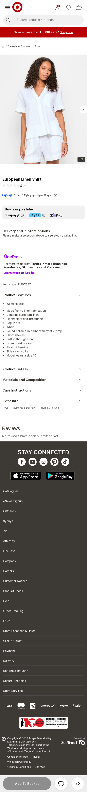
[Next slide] (83, 109)
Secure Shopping (15, 680)
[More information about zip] (61, 215)
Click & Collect (13, 640)
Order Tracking (13, 611)
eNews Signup (13, 501)
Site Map (40, 766)
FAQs (6, 621)
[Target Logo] (17, 7)
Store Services (13, 690)
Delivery (8, 660)
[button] (27, 783)
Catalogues (10, 491)
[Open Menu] (7, 7)
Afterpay (9, 541)
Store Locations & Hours (19, 630)
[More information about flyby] (55, 195)
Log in (29, 272)
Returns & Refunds (15, 670)
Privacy (36, 756)
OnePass (9, 551)
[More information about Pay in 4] (43, 215)
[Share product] (77, 783)
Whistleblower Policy (19, 761)
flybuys (8, 521)
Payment (9, 650)
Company (9, 561)
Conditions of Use (17, 756)
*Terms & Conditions (19, 766)
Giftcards (9, 511)
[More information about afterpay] (22, 215)
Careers (8, 571)
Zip (5, 531)
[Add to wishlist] (61, 783)
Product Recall (13, 591)
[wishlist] (69, 7)
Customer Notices (15, 581)
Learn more (11, 272)
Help (6, 601)
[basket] (79, 7)
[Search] (7, 20)
